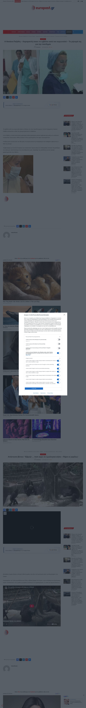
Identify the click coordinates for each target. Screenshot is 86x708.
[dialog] (43, 354)
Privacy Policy (50, 393)
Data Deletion (36, 393)
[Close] (65, 315)
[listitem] (43, 336)
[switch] (58, 339)
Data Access (43, 393)
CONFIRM (34, 388)
